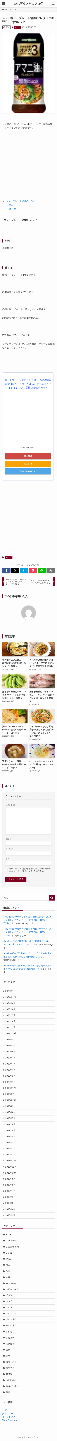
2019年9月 (10, 1106)
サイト (8, 859)
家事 (8, 1356)
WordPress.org (9, 1420)
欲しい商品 (11, 1380)
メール (9, 849)
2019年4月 (10, 1136)
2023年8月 (10, 1009)
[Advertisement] (28, 162)
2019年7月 (10, 1118)
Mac (8, 1265)
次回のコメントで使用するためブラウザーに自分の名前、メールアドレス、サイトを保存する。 (29, 870)
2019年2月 (10, 1148)
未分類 (9, 1374)
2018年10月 (11, 1173)
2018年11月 (11, 1167)
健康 (8, 1350)
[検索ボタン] (53, 3)
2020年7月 (10, 1058)
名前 (8, 839)
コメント (10, 805)
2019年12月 (11, 1088)
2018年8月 (10, 1185)
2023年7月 (10, 1015)
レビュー (10, 1338)
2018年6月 (10, 1197)
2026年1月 (10, 991)
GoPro (9, 1253)
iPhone (9, 1259)
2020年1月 (10, 1082)
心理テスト (11, 1362)
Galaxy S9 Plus (13, 1247)
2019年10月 (11, 1100)
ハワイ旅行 (11, 1325)
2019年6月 (10, 1124)
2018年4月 (10, 1209)
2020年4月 (10, 1064)
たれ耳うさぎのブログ (28, 3)
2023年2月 (10, 1027)
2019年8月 (10, 1112)
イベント (10, 1295)
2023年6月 (10, 1021)
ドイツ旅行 (11, 1319)
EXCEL (9, 1235)
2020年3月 (10, 1070)
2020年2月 (10, 1076)
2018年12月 (11, 1161)
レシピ (17, 27)
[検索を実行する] (52, 898)
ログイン (6, 1410)
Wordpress (11, 1283)
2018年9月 (10, 1179)
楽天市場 (28, 456)
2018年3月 (10, 1215)
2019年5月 (10, 1130)
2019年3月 (10, 1142)
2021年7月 (10, 1046)
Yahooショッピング (28, 471)
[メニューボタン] (3, 3)
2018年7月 (10, 1191)
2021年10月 (11, 1033)
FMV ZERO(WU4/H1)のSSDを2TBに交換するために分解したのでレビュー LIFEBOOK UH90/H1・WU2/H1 (27, 920)
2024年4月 (10, 1003)
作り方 (12, 209)
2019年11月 (11, 1094)
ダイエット (11, 1313)
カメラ (9, 1301)
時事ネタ (10, 1368)
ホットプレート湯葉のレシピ (20, 201)
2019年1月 (10, 1155)
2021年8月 (10, 1040)
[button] (6, 570)
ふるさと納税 (12, 1289)
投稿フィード (8, 1413)
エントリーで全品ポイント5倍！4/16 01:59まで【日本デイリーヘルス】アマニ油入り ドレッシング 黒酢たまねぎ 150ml (28, 384)
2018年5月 (10, 1203)
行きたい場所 (12, 1386)
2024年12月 (11, 997)
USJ (8, 1277)
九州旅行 (10, 1344)
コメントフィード (10, 1417)
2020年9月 (10, 1052)
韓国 (8, 1392)
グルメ (9, 1307)
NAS (8, 1271)
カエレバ (32, 447)
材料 (11, 205)
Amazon (28, 464)
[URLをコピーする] (51, 570)
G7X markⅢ (12, 1241)
